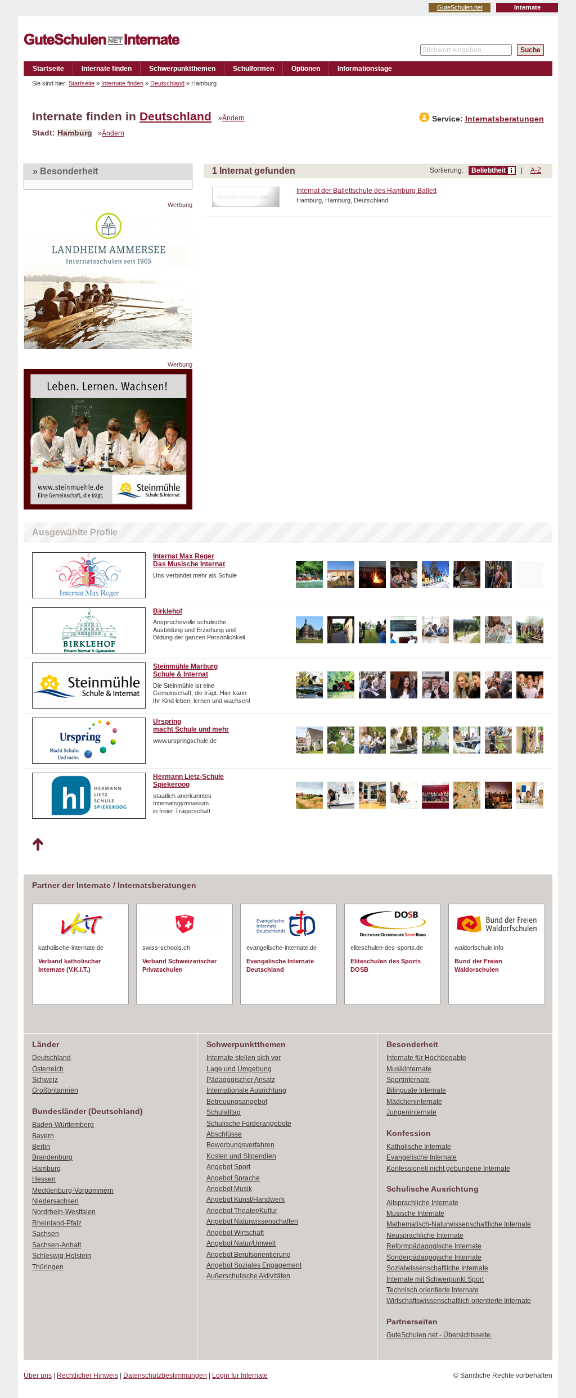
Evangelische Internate (421, 1157)
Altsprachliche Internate (422, 1203)
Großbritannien (55, 1090)
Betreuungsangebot (236, 1102)
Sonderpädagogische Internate (434, 1257)
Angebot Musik (229, 1189)
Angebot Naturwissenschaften (252, 1221)
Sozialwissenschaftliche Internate (437, 1268)
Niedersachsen (55, 1201)
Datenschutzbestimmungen (165, 1375)
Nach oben (37, 844)
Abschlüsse (224, 1134)
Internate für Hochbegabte (426, 1058)
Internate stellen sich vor (243, 1058)
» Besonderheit (65, 171)
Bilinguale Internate (416, 1090)
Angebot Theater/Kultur (241, 1211)
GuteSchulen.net (460, 7)
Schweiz (45, 1080)
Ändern (233, 118)
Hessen (44, 1179)
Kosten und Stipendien (241, 1156)
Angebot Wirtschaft (235, 1233)
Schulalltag (223, 1112)
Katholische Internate (418, 1147)
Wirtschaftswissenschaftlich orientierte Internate (458, 1301)
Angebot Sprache (233, 1178)
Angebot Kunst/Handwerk (245, 1199)
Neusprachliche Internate (425, 1235)
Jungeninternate (411, 1112)
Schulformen (253, 69)
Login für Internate (240, 1375)
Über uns (38, 1375)
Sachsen (45, 1234)
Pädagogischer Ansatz (240, 1080)
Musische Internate (415, 1213)
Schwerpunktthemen (182, 69)
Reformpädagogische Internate (434, 1246)
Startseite (48, 69)
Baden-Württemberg (63, 1125)
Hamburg (46, 1168)
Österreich (48, 1069)
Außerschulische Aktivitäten (248, 1276)
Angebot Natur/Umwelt (241, 1243)
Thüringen (48, 1267)
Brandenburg (52, 1157)
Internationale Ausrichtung (246, 1090)
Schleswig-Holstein (61, 1256)
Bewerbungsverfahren (240, 1145)
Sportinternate (408, 1080)
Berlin (41, 1147)
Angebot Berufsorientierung (248, 1255)
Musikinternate (408, 1069)
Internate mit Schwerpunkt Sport (435, 1279)
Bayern (43, 1136)
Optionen (305, 69)
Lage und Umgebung (239, 1069)
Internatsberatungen (504, 119)
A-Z (535, 170)
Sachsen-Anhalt (56, 1245)
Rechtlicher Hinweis (87, 1375)
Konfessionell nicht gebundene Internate (448, 1168)
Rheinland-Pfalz (57, 1223)
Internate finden (107, 69)
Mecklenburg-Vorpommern (73, 1190)
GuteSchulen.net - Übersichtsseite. (439, 1335)
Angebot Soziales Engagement (254, 1265)
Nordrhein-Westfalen (64, 1212)
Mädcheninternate (414, 1102)
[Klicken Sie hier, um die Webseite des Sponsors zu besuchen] (108, 346)
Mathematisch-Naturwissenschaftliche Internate (458, 1224)
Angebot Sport (228, 1167)
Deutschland (167, 83)
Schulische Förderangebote (248, 1124)
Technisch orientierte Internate (432, 1290)
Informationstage (365, 69)
